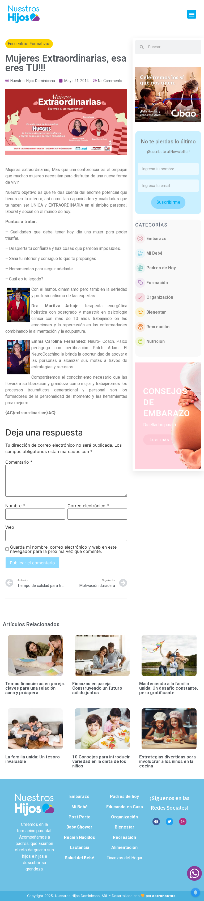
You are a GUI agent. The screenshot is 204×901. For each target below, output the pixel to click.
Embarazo (156, 238)
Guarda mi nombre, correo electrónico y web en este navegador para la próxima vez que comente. (63, 549)
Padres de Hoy (161, 267)
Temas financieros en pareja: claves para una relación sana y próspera (35, 688)
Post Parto (80, 816)
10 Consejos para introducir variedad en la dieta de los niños (101, 761)
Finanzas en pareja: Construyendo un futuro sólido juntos (97, 688)
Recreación (157, 326)
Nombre (15, 505)
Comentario (18, 462)
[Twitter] (169, 821)
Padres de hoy (124, 796)
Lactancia (79, 847)
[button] (191, 14)
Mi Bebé (154, 253)
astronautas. (164, 896)
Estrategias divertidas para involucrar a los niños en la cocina (167, 761)
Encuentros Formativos (29, 43)
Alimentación (124, 847)
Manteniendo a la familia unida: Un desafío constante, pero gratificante (168, 688)
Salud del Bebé (79, 857)
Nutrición (155, 341)
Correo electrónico (88, 505)
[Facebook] (156, 821)
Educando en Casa (124, 806)
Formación (157, 282)
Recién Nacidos (79, 837)
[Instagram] (182, 821)
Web (9, 527)
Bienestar (156, 312)
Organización (159, 297)
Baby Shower (79, 827)
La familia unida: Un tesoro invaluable (32, 759)
